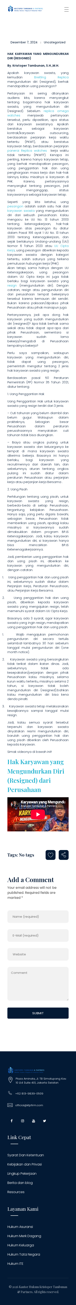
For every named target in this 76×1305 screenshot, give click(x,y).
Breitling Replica (51, 77)
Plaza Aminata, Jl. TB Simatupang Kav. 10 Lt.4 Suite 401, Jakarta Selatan (41, 1081)
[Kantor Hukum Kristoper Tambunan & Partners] (25, 9)
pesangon (15, 206)
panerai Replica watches (27, 151)
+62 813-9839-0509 (29, 1094)
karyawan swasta (21, 211)
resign (12, 285)
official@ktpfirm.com (29, 1105)
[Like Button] (50, 855)
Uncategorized (54, 42)
